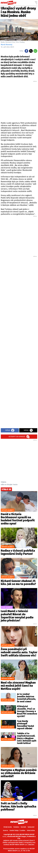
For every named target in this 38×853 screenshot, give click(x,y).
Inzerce (5, 830)
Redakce (16, 827)
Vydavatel (31, 827)
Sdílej (7, 430)
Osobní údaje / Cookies (17, 830)
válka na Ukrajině (6, 485)
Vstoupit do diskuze (17, 437)
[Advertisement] (19, 101)
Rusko (15, 485)
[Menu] (36, 2)
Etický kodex (8, 827)
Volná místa (31, 830)
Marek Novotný (6, 45)
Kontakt (23, 827)
